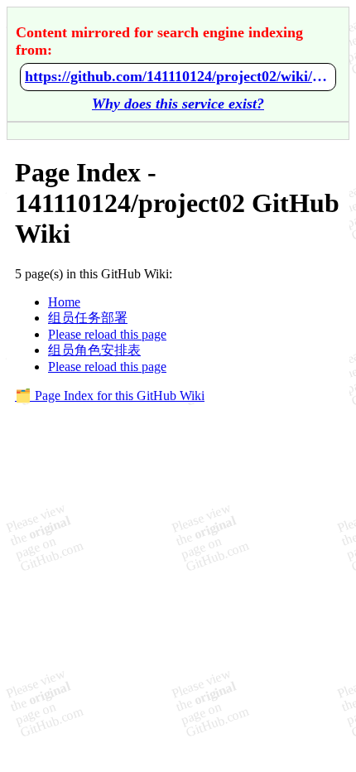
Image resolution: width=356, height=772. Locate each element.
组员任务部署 (87, 318)
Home (64, 302)
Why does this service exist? (178, 103)
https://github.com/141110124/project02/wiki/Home (178, 76)
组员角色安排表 (94, 350)
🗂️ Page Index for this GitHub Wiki (109, 395)
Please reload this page (107, 334)
